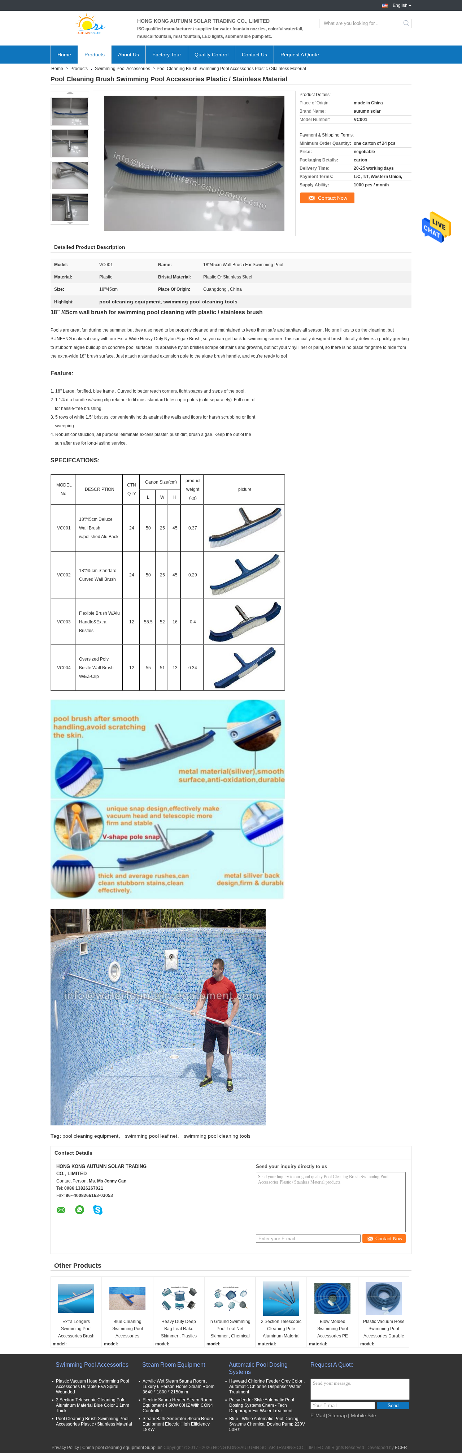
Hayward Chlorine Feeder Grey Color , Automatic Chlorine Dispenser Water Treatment (267, 1386)
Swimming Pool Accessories (122, 68)
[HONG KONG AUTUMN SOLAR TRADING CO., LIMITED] (90, 23)
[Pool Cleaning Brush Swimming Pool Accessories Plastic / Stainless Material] (70, 112)
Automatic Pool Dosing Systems (258, 1368)
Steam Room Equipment (173, 1365)
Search (406, 23)
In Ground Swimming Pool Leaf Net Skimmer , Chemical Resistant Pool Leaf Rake (229, 1329)
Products (94, 54)
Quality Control (211, 54)
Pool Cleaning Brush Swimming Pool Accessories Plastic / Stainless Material (94, 1421)
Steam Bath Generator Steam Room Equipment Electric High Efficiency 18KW (178, 1424)
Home (64, 54)
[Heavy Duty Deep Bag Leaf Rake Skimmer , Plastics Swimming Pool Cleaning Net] (178, 1298)
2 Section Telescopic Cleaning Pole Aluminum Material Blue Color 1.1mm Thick (281, 1329)
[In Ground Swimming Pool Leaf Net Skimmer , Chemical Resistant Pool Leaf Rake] (230, 1298)
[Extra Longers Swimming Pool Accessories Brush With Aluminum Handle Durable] (76, 1298)
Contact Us (254, 54)
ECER (401, 1447)
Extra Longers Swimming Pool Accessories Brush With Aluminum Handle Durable (76, 1329)
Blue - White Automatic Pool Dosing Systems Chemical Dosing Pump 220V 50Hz (267, 1424)
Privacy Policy (65, 1447)
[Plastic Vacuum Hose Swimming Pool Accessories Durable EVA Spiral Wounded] (383, 1298)
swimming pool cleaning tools (217, 1136)
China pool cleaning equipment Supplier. (123, 1447)
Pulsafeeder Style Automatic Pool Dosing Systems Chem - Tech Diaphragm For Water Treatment (261, 1405)
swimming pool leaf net (151, 1136)
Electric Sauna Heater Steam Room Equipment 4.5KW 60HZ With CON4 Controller (178, 1405)
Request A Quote (299, 54)
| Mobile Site (362, 1415)
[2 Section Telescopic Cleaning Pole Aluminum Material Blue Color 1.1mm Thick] (281, 1298)
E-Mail (317, 1415)
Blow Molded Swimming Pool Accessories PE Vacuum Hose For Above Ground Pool (332, 1329)
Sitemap (337, 1415)
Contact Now (332, 198)
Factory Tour (166, 54)
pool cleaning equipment (90, 1136)
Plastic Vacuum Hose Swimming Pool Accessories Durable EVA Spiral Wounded (384, 1329)
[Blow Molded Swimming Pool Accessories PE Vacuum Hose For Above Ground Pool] (332, 1298)
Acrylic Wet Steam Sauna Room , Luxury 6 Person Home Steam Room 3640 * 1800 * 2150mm (178, 1386)
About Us (128, 54)
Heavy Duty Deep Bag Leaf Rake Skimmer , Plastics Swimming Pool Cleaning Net (179, 1329)
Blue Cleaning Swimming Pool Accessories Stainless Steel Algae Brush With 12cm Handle (127, 1329)
